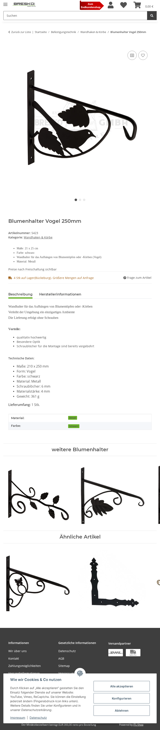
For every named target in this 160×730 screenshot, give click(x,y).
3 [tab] (84, 200)
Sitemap (64, 666)
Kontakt (13, 658)
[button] (110, 5)
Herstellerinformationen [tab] (60, 294)
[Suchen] (152, 15)
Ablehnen (122, 710)
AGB (61, 658)
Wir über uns (17, 651)
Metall (72, 417)
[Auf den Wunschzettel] (143, 55)
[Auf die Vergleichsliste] (132, 55)
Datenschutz (38, 717)
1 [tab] (76, 200)
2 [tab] (80, 200)
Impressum (17, 717)
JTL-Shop (138, 724)
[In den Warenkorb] (11, 45)
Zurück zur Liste (21, 32)
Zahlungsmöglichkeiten (24, 666)
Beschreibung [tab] (20, 294)
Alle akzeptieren (121, 686)
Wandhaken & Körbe (38, 237)
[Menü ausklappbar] (5, 2)
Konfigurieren (121, 698)
